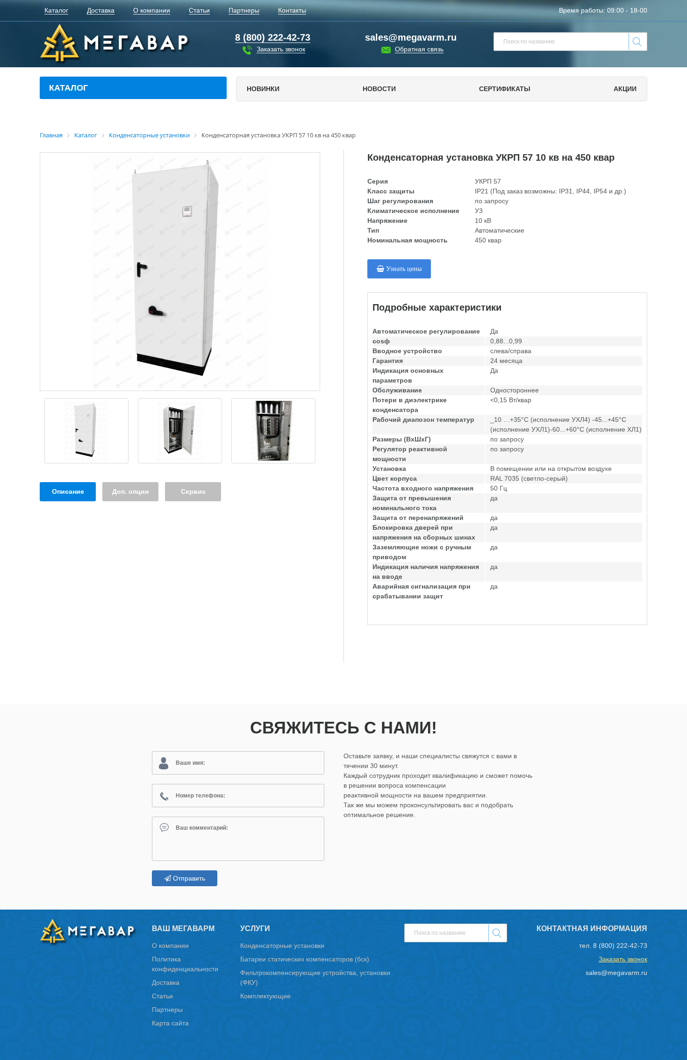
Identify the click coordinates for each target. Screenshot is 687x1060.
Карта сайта (170, 1023)
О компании (170, 945)
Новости (379, 88)
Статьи (162, 996)
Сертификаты (504, 88)
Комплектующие (265, 996)
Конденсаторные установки (282, 945)
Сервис (193, 491)
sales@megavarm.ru (411, 37)
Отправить (188, 878)
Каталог (68, 87)
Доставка (165, 982)
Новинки (263, 88)
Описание (68, 491)
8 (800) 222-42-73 (620, 945)
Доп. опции (130, 491)
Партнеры (167, 1009)
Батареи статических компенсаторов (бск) (304, 959)
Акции (625, 88)
